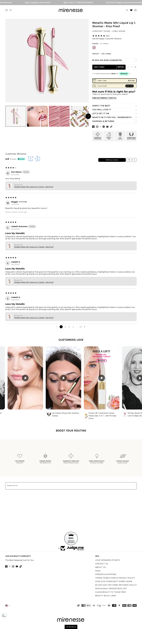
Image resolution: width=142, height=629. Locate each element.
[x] (10, 566)
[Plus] (135, 67)
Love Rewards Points (107, 560)
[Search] (11, 10)
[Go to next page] (85, 326)
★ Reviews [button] (71, 627)
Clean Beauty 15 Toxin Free (110, 592)
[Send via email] (107, 126)
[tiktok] (20, 566)
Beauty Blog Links (105, 596)
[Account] (127, 10)
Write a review (112, 160)
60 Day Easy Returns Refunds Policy (116, 585)
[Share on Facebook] (93, 126)
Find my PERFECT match (104, 98)
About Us (100, 567)
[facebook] (6, 566)
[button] (111, 126)
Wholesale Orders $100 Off (111, 589)
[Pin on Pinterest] (103, 126)
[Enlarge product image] (47, 60)
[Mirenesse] (71, 10)
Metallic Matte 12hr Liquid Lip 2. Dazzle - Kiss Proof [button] (33, 247)
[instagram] (13, 566)
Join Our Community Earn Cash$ (113, 581)
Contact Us (101, 564)
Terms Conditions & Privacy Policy (115, 578)
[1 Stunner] (94, 47)
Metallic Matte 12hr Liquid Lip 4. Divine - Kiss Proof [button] (33, 187)
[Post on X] (100, 127)
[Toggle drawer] (6, 10)
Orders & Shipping (105, 574)
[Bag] (135, 10)
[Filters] (129, 160)
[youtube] (16, 566)
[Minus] (128, 67)
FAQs (98, 571)
